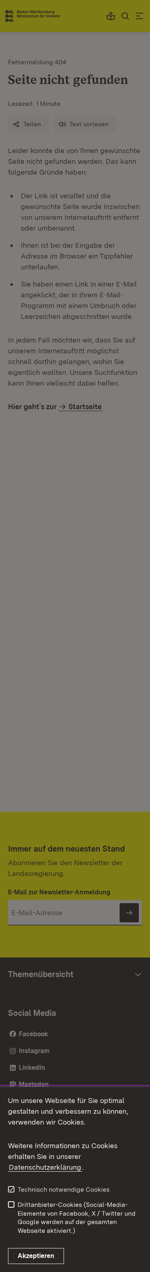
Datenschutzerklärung (45, 1167)
